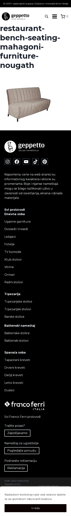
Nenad (55, 486)
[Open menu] (54, 16)
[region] (35, 501)
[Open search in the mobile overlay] (46, 16)
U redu (35, 508)
